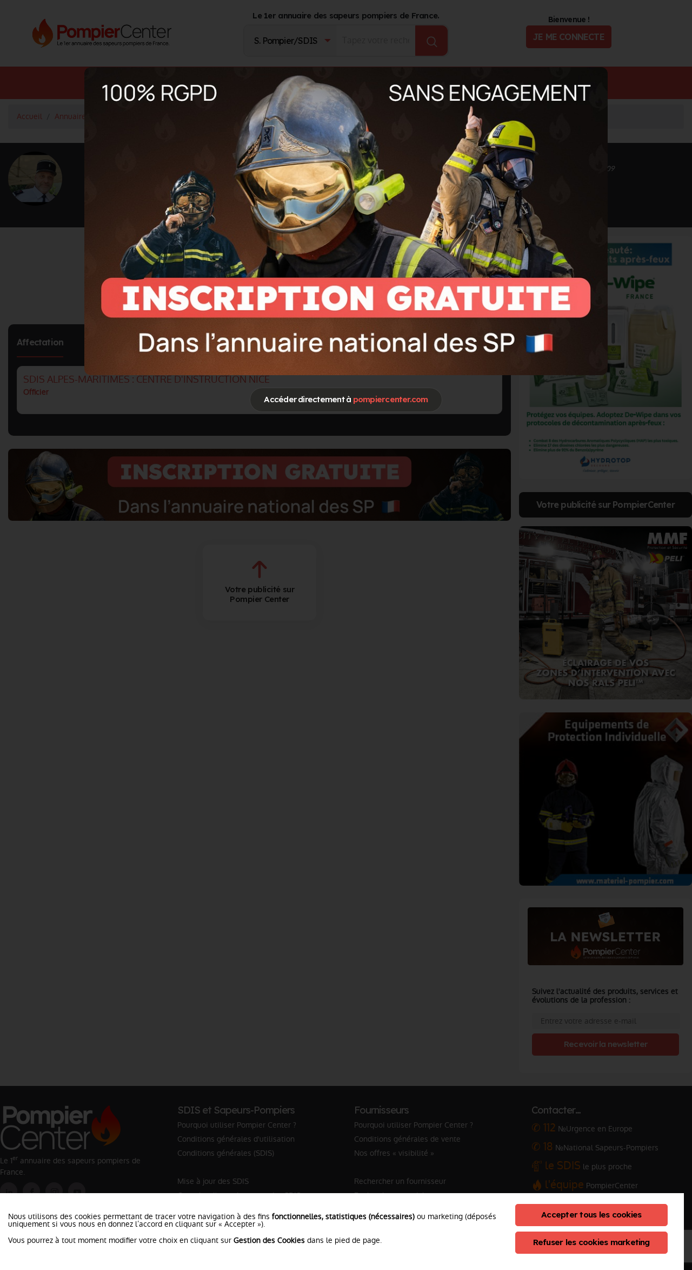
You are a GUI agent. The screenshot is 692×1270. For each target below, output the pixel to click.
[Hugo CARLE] (346, 220)
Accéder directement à (346, 399)
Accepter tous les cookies (591, 1214)
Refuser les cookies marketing (591, 1242)
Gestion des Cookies (269, 1240)
